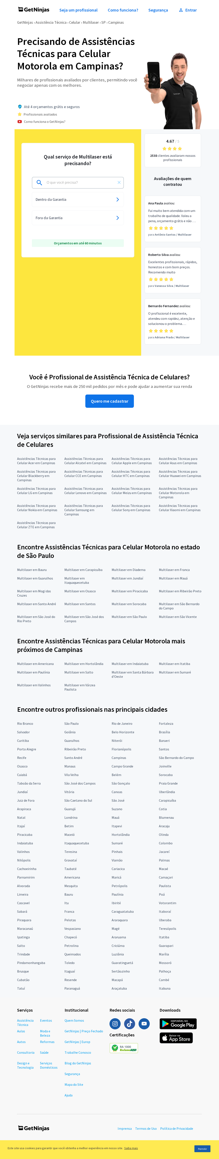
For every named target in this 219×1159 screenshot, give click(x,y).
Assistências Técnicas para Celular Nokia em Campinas (37, 507)
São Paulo (71, 723)
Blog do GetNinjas (78, 1063)
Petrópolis (119, 886)
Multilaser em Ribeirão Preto (180, 591)
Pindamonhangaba (31, 963)
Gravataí (70, 860)
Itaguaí (69, 971)
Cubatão (23, 980)
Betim (69, 826)
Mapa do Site (74, 1084)
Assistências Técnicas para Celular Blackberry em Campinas (36, 475)
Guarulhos (71, 740)
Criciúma (118, 945)
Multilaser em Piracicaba (130, 591)
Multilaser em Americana (35, 664)
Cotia (163, 809)
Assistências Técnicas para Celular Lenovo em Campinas (85, 490)
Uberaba (165, 920)
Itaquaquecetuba (76, 843)
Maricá (116, 877)
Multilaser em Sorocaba (129, 604)
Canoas (117, 792)
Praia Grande (168, 783)
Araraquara (120, 920)
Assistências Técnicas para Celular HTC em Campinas (131, 473)
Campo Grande (122, 766)
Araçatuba (119, 988)
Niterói (117, 740)
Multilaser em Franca (174, 570)
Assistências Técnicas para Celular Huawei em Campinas (180, 473)
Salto (21, 945)
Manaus (69, 766)
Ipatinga (23, 937)
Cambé (164, 980)
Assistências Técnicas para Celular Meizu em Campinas (132, 490)
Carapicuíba (167, 800)
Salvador (23, 732)
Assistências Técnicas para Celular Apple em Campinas (132, 460)
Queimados (72, 954)
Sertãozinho (121, 971)
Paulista (165, 886)
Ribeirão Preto (75, 749)
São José (118, 800)
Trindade (23, 954)
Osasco (22, 766)
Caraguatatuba (123, 911)
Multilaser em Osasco (80, 591)
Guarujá (69, 809)
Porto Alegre (26, 749)
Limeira (22, 894)
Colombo (166, 843)
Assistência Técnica (51, 22)
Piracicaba (24, 834)
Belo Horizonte (123, 732)
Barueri (164, 740)
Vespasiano (72, 928)
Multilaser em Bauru (32, 570)
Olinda (164, 834)
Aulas (21, 1031)
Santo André (73, 758)
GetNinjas (25, 22)
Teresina (70, 851)
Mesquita (71, 886)
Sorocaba (166, 775)
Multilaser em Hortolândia (83, 664)
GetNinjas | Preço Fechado (84, 1031)
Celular (74, 22)
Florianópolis (121, 749)
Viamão (117, 860)
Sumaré (117, 843)
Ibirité (116, 903)
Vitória (69, 792)
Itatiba (164, 937)
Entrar (191, 10)
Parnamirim (26, 877)
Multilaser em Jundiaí (127, 578)
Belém (116, 775)
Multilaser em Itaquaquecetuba (76, 580)
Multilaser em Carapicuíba (83, 570)
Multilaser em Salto (78, 672)
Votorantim (167, 903)
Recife (21, 758)
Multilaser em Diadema (128, 570)
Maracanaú (25, 928)
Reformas (47, 1042)
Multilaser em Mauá (173, 578)
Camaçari (166, 877)
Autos (21, 1042)
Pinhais (117, 851)
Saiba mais (131, 1148)
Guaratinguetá (122, 963)
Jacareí (164, 851)
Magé (116, 928)
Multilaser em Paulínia (33, 672)
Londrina (70, 817)
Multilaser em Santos (80, 604)
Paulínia (117, 894)
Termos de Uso (146, 1128)
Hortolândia (121, 834)
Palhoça (165, 971)
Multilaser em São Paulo (129, 617)
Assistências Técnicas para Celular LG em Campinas (36, 490)
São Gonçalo (121, 783)
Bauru (68, 894)
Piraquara (24, 920)
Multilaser (91, 22)
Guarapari (166, 945)
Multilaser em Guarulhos (35, 578)
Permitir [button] (202, 1148)
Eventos (46, 1020)
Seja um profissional (78, 10)
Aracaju (164, 826)
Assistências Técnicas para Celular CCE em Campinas (83, 473)
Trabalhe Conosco (78, 1052)
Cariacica (118, 869)
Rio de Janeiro (122, 723)
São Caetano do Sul (78, 800)
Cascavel (23, 903)
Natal (21, 817)
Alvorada (23, 886)
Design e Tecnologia (25, 1065)
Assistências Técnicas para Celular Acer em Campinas (36, 460)
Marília (164, 954)
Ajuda (69, 1095)
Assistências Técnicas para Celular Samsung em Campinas (83, 509)
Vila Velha (71, 775)
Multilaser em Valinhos (34, 685)
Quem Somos (74, 1020)
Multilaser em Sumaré (175, 672)
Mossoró (165, 963)
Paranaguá (72, 988)
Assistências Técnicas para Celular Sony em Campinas (131, 507)
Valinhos (23, 851)
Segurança (158, 10)
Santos (164, 749)
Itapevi (117, 826)
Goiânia (69, 732)
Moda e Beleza (45, 1033)
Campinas (116, 22)
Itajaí (21, 826)
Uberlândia (167, 792)
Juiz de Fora (25, 800)
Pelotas (70, 920)
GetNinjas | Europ (77, 1042)
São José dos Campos (80, 783)
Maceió (69, 834)
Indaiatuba (25, 843)
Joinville (165, 766)
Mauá (115, 817)
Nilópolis (24, 860)
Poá (162, 894)
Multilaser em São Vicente (178, 617)
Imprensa (125, 1128)
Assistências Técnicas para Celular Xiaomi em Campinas (180, 507)
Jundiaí (22, 792)
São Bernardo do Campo (176, 758)
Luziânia (118, 954)
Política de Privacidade (176, 1128)
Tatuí (21, 988)
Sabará (22, 911)
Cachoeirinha (26, 869)
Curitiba (23, 740)
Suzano (117, 809)
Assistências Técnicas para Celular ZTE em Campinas (36, 525)
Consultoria (25, 1052)
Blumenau (166, 817)
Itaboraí (165, 911)
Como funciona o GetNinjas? (44, 121)
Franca (69, 911)
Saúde (44, 1052)
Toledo (69, 963)
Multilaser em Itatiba (174, 664)
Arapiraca (24, 809)
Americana (72, 877)
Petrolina (71, 945)
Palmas (164, 860)
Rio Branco (25, 723)
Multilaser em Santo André (36, 604)
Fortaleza (166, 723)
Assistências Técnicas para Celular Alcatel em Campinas (85, 460)
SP (103, 22)
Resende (70, 980)
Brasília (164, 732)
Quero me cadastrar (109, 401)
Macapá (117, 980)
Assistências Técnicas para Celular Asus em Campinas (178, 460)
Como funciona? (123, 10)
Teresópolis (167, 928)
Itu (66, 903)
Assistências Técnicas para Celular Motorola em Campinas (178, 492)
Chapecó (70, 937)
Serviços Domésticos (49, 1065)
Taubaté (70, 869)
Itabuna (164, 988)
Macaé (163, 869)
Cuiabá (22, 775)
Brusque (23, 971)
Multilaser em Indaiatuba (130, 664)
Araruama (119, 937)
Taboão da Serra (29, 783)
